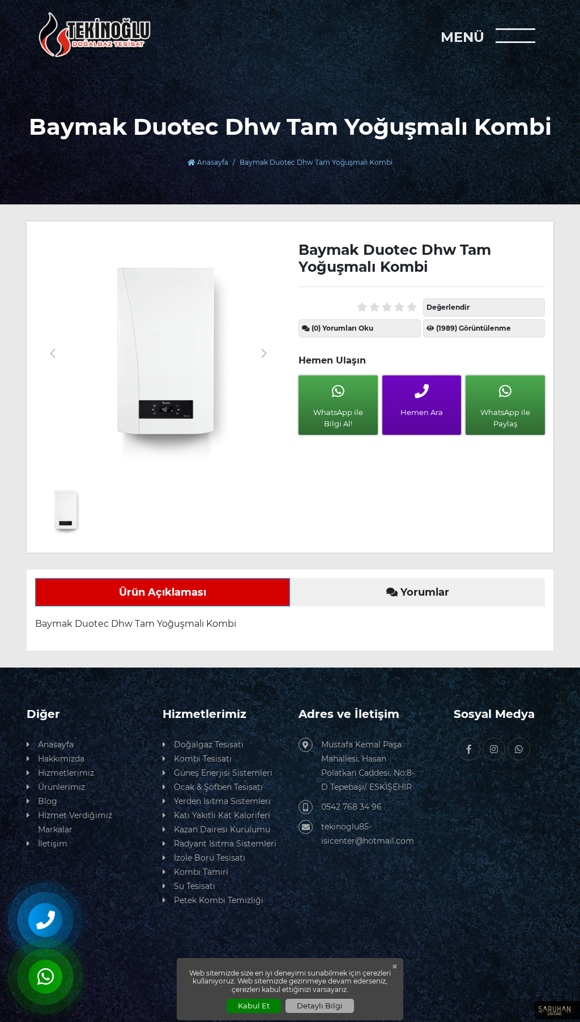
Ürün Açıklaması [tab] (162, 592)
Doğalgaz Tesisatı (209, 744)
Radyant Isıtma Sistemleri (225, 844)
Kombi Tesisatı (203, 759)
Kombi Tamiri (201, 872)
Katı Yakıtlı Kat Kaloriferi (222, 815)
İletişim (52, 844)
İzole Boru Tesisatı (209, 858)
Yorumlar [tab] (423, 592)
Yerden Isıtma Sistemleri (222, 801)
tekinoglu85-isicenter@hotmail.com (367, 834)
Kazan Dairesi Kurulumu (222, 829)
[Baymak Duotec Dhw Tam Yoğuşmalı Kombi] (158, 353)
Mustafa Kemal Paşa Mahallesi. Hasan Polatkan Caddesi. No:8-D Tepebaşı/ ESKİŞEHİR (368, 765)
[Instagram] (494, 749)
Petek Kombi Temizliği (218, 900)
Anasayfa (211, 162)
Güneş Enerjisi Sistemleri (223, 773)
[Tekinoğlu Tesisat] (94, 35)
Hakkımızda (61, 759)
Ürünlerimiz (61, 787)
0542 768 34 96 (351, 807)
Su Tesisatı (194, 886)
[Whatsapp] (519, 749)
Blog (47, 801)
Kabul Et (254, 1005)
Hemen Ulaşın (332, 360)
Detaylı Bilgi (320, 1005)
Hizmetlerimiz (66, 773)
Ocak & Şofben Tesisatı (218, 787)
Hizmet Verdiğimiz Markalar (75, 822)
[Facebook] (469, 749)
